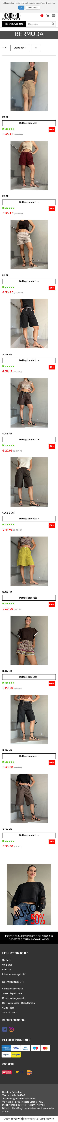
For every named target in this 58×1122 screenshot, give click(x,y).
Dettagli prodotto (28, 123)
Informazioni (33, 7)
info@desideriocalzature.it (22, 1098)
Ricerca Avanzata (14, 24)
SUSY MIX (7, 354)
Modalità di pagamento (13, 998)
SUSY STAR (8, 513)
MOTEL (6, 117)
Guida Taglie (8, 1008)
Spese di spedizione (12, 993)
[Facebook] (4, 1029)
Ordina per (19, 47)
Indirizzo (6, 969)
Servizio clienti (9, 1012)
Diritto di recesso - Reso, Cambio (18, 1003)
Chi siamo (7, 965)
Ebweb (18, 1119)
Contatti (6, 960)
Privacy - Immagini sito (13, 974)
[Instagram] (11, 1029)
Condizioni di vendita (12, 988)
